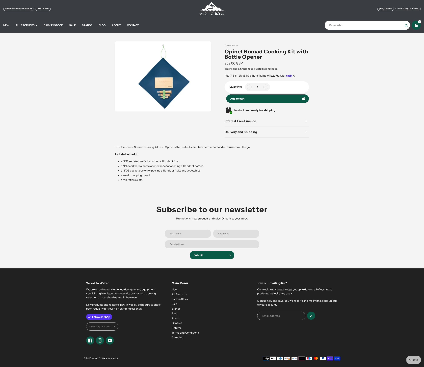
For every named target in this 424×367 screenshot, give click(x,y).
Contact (177, 323)
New (174, 289)
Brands (176, 308)
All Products (179, 294)
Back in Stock (180, 299)
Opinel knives (231, 45)
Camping (177, 337)
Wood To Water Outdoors (105, 358)
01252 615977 (43, 8)
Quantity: (236, 86)
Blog (174, 313)
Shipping (245, 68)
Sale (174, 303)
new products (200, 218)
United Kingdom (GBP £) (408, 8)
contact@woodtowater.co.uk (18, 8)
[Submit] (311, 316)
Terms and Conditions (185, 332)
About (175, 318)
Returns (177, 327)
